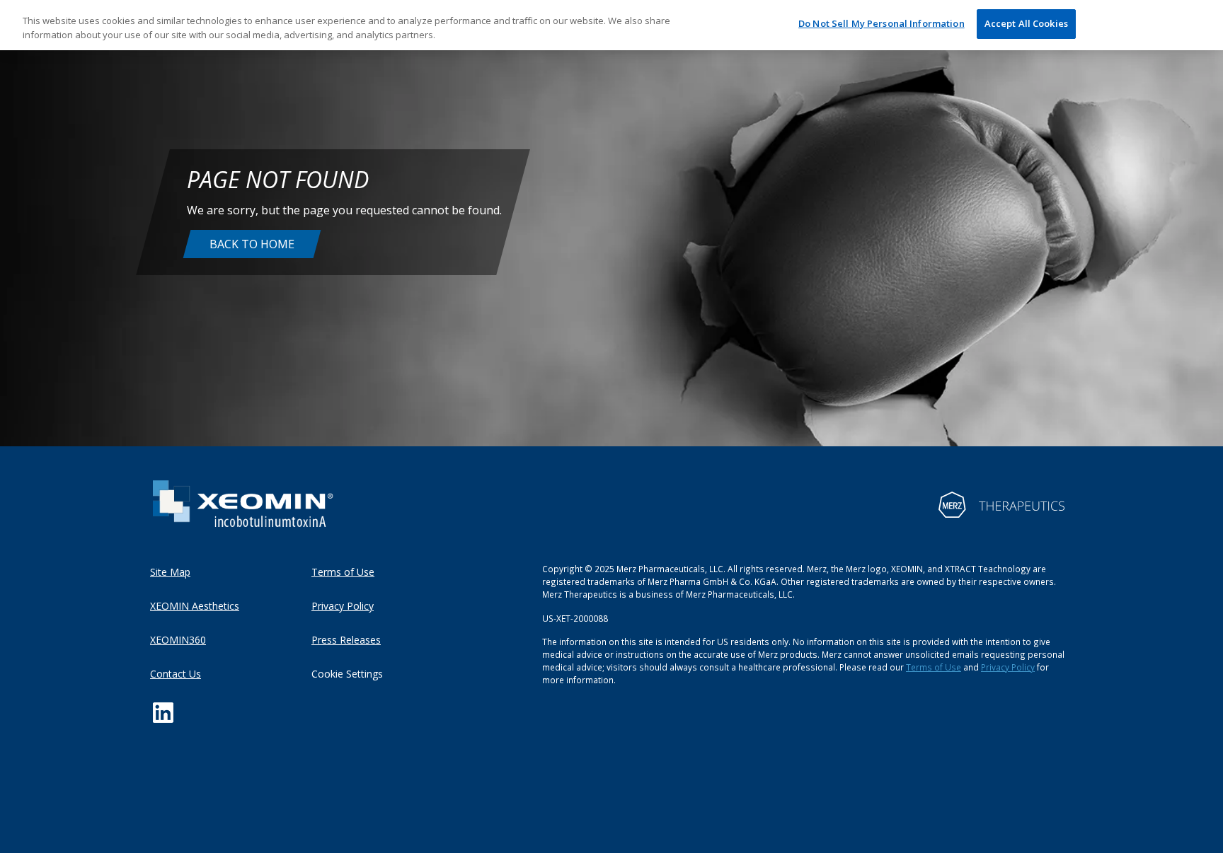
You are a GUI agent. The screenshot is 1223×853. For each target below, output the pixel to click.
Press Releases (346, 639)
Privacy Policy (342, 606)
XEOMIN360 (178, 639)
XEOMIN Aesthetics (194, 606)
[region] (611, 25)
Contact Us (175, 673)
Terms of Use (342, 572)
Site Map (170, 572)
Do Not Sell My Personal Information (881, 23)
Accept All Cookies (1026, 23)
